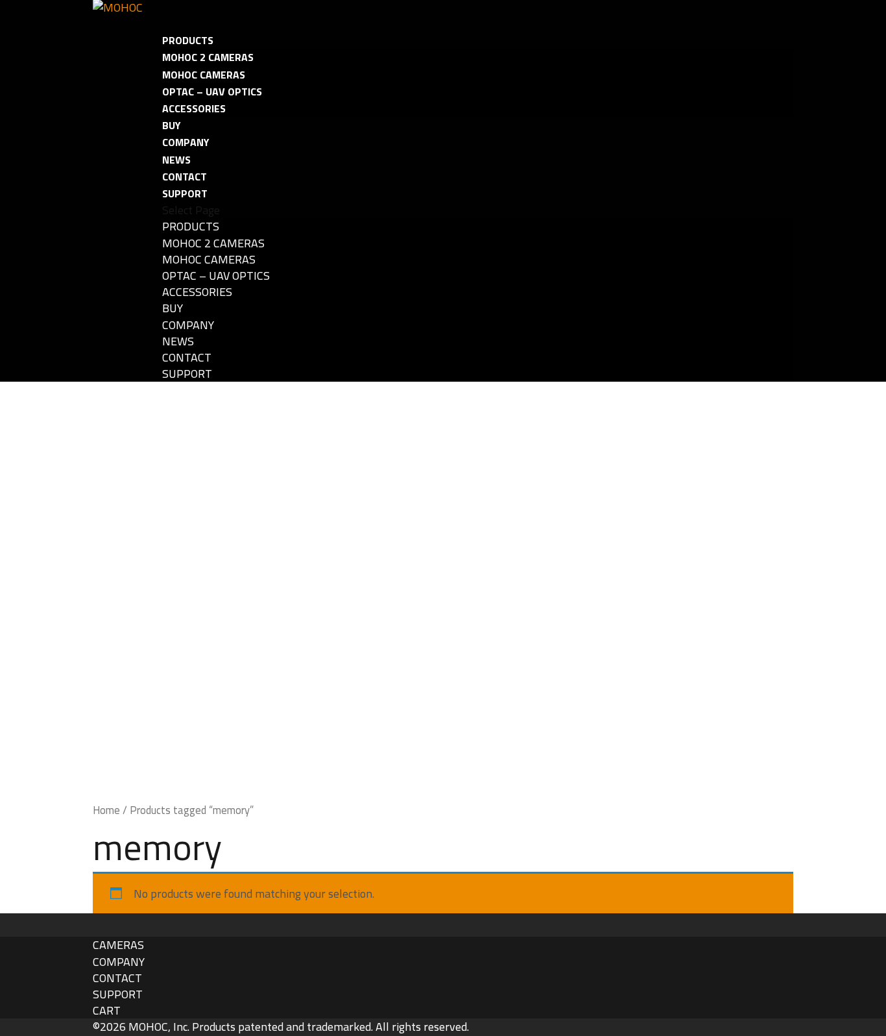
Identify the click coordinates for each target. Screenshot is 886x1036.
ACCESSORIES (194, 108)
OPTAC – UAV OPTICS (212, 91)
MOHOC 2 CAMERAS (208, 57)
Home (106, 810)
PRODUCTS (190, 226)
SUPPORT (187, 373)
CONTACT (186, 357)
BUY (172, 308)
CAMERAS (118, 945)
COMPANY (186, 142)
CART (107, 1010)
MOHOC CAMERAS (203, 74)
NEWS (178, 341)
